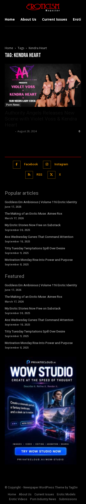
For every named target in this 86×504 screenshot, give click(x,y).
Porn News (13, 104)
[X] (51, 175)
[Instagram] (47, 165)
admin (9, 131)
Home (9, 48)
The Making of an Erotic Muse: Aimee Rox (33, 213)
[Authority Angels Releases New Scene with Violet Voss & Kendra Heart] (43, 85)
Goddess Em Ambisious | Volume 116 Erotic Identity (41, 202)
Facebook (31, 164)
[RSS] (29, 175)
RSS (39, 174)
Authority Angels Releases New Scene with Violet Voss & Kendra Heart (41, 119)
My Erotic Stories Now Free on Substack (33, 225)
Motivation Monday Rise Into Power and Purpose (39, 260)
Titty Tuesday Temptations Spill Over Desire (35, 248)
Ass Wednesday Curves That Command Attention (39, 237)
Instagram (61, 164)
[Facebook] (17, 165)
